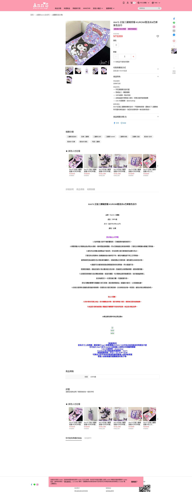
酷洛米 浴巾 (148, 136)
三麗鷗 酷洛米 (71, 136)
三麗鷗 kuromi (110, 136)
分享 (117, 123)
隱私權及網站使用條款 (81, 491)
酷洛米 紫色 (83, 141)
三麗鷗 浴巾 (97, 136)
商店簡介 (77, 488)
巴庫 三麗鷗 (85, 136)
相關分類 (70, 132)
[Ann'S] (40, 5)
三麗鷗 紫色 (123, 136)
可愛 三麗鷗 (96, 141)
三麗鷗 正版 (136, 136)
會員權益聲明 (110, 491)
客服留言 (108, 488)
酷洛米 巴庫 (71, 141)
